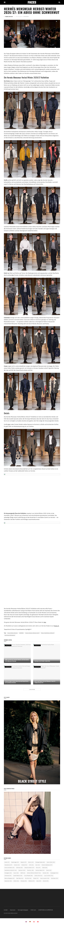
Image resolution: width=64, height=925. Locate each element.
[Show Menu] (4, 2)
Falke (44, 867)
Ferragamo (8, 873)
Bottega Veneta (40, 862)
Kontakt (6, 910)
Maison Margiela (9, 878)
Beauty (23, 862)
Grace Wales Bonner (12, 633)
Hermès (46, 873)
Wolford (31, 881)
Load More (32, 689)
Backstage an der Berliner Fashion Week (42, 661)
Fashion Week (40, 870)
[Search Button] (59, 2)
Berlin (31, 862)
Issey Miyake (28, 875)
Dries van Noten (9, 867)
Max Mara (19, 878)
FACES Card (33, 910)
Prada (35, 878)
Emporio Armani (29, 867)
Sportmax (54, 878)
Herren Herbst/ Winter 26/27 (32, 633)
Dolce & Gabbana (47, 865)
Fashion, (30, 870)
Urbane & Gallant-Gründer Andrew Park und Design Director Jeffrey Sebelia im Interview (16, 681)
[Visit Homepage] (31, 2)
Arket (7, 862)
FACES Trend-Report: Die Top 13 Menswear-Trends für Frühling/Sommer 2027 (44, 681)
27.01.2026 (19, 16)
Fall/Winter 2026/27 (11, 870)
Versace (24, 881)
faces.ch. (56, 626)
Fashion (22, 870)
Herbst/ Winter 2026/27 (34, 873)
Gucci (16, 873)
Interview (8, 875)
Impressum (12, 910)
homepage (54, 873)
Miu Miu (28, 878)
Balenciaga (15, 862)
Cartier (17, 865)
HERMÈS (21, 633)
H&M (23, 873)
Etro (38, 867)
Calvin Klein (51, 862)
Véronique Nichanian (10, 635)
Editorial (19, 867)
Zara (39, 881)
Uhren (16, 881)
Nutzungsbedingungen (23, 910)
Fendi (48, 870)
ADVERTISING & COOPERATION (45, 910)
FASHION (26, 16)
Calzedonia (8, 865)
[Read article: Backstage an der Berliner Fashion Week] (46, 653)
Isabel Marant (17, 875)
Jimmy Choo (38, 875)
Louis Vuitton (48, 875)
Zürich (45, 881)
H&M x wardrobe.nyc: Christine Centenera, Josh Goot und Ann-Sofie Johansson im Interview (17, 660)
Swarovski (8, 881)
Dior (38, 865)
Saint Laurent (44, 878)
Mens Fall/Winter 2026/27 (47, 633)
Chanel (24, 865)
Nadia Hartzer (9, 16)
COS (31, 865)
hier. (45, 622)
